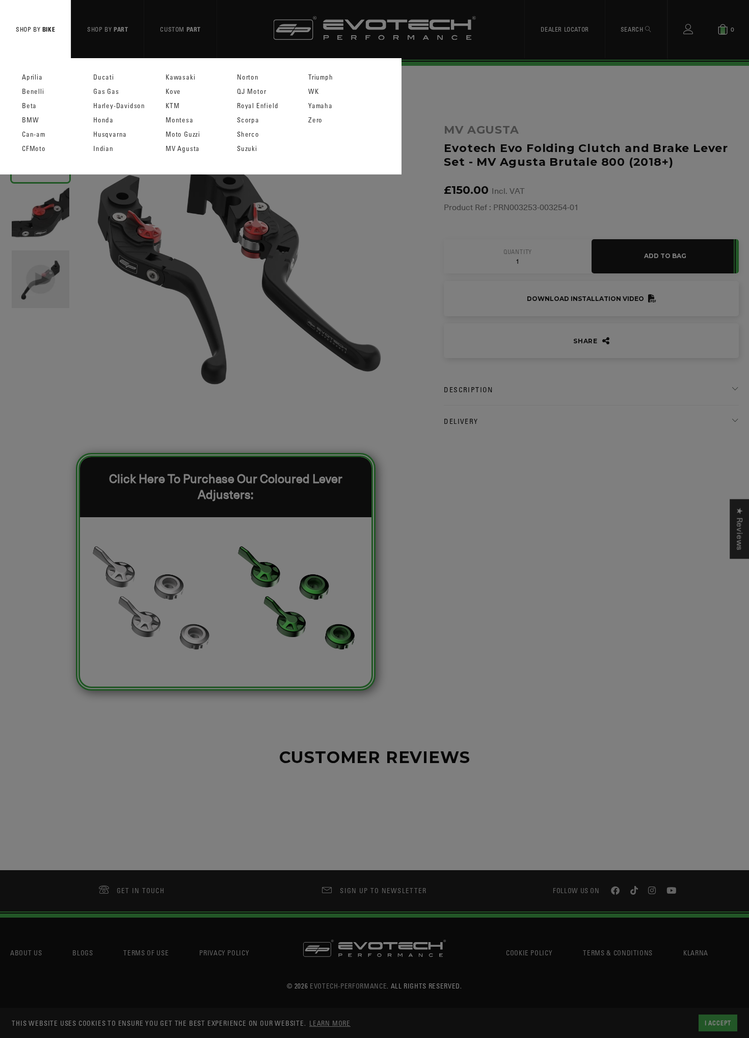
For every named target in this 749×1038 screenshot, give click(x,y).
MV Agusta (183, 149)
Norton (248, 77)
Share (586, 341)
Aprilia (32, 77)
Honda (103, 120)
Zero (315, 120)
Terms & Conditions (618, 952)
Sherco (248, 134)
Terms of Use (146, 952)
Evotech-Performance (348, 985)
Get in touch (141, 890)
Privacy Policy (224, 952)
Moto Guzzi (183, 134)
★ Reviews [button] (739, 528)
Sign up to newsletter (383, 890)
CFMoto (34, 149)
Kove (173, 91)
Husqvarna (110, 134)
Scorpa (248, 120)
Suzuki (247, 149)
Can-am (33, 134)
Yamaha (320, 106)
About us (26, 952)
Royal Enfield (257, 106)
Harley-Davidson (119, 106)
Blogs (82, 952)
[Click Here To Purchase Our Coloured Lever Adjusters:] (224, 679)
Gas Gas (106, 91)
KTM (172, 106)
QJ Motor (251, 91)
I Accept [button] (718, 1023)
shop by (35, 29)
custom (180, 29)
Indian (103, 149)
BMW (30, 120)
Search (633, 29)
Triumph (320, 77)
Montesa (180, 120)
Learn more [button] (330, 1023)
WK (313, 91)
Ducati (103, 77)
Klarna (695, 952)
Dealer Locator (564, 29)
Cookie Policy (529, 952)
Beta (29, 106)
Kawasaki (180, 77)
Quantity (517, 252)
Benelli (33, 91)
